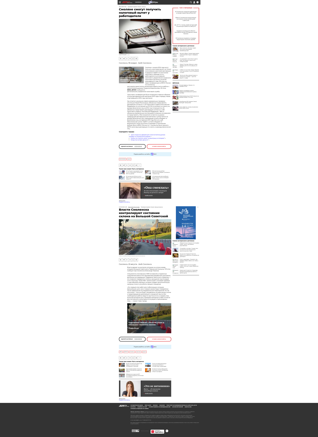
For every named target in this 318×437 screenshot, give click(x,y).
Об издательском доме (137, 405)
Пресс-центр (148, 405)
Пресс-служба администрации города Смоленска (132, 255)
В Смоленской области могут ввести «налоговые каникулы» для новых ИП (135, 178)
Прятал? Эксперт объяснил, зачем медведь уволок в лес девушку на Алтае (188, 66)
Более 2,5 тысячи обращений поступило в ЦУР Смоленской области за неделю (160, 370)
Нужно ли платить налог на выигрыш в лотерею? (148, 138)
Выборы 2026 (188, 406)
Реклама (155, 405)
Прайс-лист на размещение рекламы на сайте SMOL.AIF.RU (182, 405)
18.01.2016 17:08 (122, 6)
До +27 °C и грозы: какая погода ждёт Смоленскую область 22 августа (186, 25)
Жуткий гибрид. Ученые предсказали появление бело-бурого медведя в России (189, 55)
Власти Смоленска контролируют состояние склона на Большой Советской (186, 19)
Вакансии (162, 405)
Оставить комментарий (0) (159, 146)
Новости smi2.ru (124, 202)
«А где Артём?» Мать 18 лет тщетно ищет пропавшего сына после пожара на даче (189, 60)
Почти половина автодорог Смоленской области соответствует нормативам (159, 365)
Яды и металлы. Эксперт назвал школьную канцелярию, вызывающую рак (188, 49)
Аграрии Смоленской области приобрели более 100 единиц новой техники (186, 32)
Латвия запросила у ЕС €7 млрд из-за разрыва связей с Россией (189, 97)
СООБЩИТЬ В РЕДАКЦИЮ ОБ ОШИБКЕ (140, 408)
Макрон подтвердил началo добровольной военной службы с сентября (188, 92)
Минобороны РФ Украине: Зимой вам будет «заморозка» (188, 102)
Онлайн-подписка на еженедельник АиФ (159, 406)
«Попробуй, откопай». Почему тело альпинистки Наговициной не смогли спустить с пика (189, 250)
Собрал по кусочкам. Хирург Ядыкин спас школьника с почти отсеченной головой (189, 71)
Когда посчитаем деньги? (139, 140)
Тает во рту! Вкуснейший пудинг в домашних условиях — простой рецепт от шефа (188, 77)
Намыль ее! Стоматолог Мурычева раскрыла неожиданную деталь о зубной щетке (189, 272)
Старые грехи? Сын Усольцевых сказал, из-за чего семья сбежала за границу (189, 266)
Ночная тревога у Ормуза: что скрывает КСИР (187, 86)
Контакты (133, 406)
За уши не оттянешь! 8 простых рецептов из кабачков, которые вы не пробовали (189, 255)
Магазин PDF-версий (177, 406)
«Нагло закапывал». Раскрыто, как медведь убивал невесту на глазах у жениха (189, 261)
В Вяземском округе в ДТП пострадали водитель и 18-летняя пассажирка (135, 375)
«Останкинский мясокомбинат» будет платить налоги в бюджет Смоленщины (160, 178)
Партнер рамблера (145, 430)
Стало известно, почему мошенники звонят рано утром (188, 107)
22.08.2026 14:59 (123, 207)
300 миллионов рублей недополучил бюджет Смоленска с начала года (161, 172)
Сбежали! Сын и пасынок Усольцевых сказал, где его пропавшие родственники (189, 244)
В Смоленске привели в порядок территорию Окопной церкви (186, 38)
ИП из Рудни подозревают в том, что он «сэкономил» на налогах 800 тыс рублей (134, 172)
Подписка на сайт (142, 406)
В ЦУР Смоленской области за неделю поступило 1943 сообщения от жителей (134, 365)
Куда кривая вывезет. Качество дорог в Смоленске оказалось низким (146, 324)
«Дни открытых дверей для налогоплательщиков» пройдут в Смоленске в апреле (147, 135)
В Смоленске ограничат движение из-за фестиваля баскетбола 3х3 (186, 12)
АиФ (128, 54)
